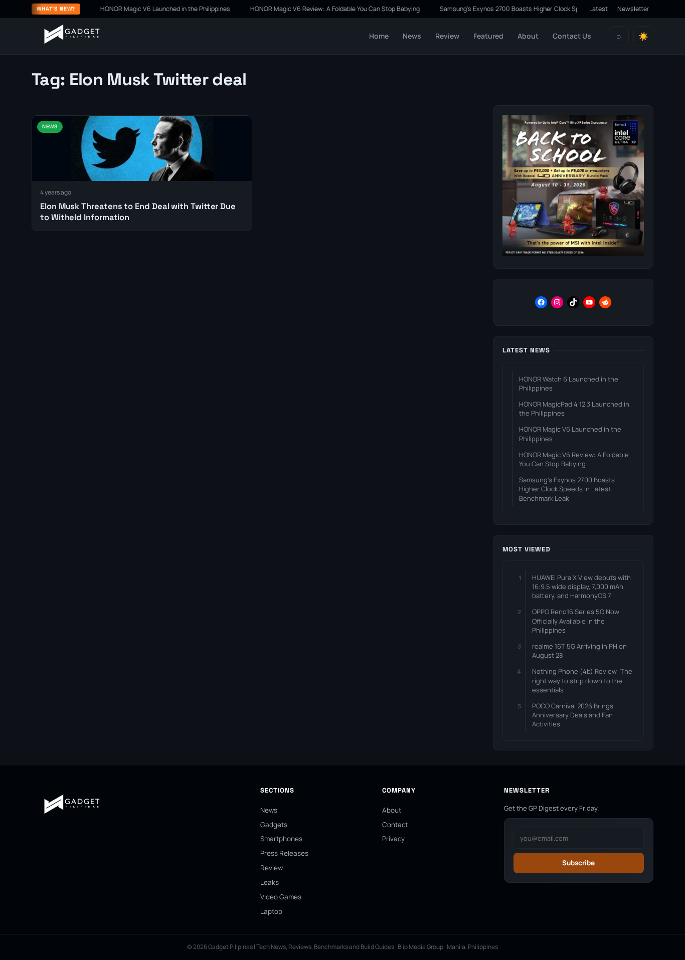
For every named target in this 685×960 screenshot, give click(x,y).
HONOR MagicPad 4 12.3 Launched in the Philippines (574, 409)
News (412, 36)
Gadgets (273, 824)
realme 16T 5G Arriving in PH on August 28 (579, 651)
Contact (395, 824)
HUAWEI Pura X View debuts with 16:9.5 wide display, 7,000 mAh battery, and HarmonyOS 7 (581, 586)
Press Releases (284, 853)
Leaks (269, 882)
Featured (488, 36)
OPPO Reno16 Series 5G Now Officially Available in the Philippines (575, 620)
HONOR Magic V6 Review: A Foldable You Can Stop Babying (321, 9)
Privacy (393, 838)
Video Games (280, 896)
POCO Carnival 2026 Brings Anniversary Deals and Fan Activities (572, 714)
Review (447, 36)
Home (379, 36)
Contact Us (572, 36)
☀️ (643, 36)
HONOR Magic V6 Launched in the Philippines (152, 9)
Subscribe (578, 862)
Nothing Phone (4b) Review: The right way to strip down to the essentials (582, 680)
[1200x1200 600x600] (573, 253)
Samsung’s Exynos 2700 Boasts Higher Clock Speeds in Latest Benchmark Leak (540, 9)
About (528, 36)
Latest (598, 9)
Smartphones (281, 838)
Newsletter (633, 9)
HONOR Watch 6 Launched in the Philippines (568, 383)
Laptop (271, 911)
